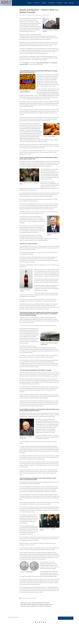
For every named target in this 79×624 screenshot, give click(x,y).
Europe (40, 15)
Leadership (28, 598)
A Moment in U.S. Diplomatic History (28, 15)
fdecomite (45, 31)
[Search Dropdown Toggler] (77, 3)
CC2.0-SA (50, 136)
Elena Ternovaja (23, 437)
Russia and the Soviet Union (43, 62)
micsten (53, 136)
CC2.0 (56, 30)
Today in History (33, 598)
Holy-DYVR (22, 290)
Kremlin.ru (49, 234)
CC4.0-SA (26, 90)
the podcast (26, 62)
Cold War (36, 15)
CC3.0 (55, 343)
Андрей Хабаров (44, 344)
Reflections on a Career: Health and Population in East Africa (35, 602)
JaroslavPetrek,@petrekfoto (25, 91)
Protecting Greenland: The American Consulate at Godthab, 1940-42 (37, 604)
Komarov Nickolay (29, 571)
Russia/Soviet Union (45, 15)
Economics (23, 598)
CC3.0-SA (30, 436)
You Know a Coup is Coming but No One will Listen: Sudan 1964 (36, 606)
